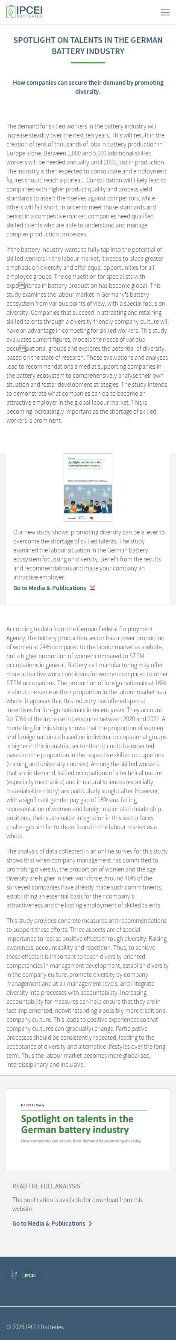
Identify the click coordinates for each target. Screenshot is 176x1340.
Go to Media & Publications (49, 588)
